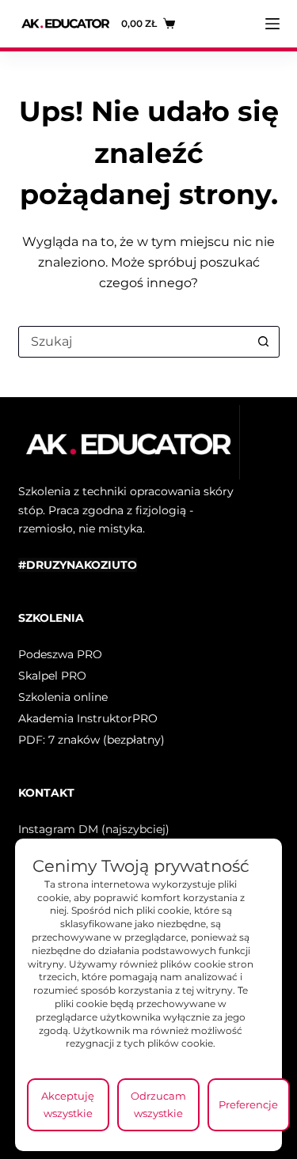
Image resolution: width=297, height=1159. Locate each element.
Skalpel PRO (52, 676)
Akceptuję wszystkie (67, 1104)
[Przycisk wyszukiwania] (264, 342)
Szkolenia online (63, 697)
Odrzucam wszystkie (158, 1104)
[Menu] (272, 24)
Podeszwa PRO (60, 654)
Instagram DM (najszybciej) (93, 829)
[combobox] (134, 342)
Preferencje (248, 1104)
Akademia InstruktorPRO (88, 718)
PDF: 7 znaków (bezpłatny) (91, 740)
